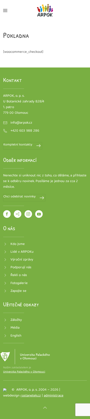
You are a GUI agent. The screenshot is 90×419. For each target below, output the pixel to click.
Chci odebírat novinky (19, 197)
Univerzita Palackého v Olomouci (24, 371)
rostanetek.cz (31, 396)
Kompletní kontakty (17, 145)
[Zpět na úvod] (45, 10)
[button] (5, 10)
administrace (53, 396)
